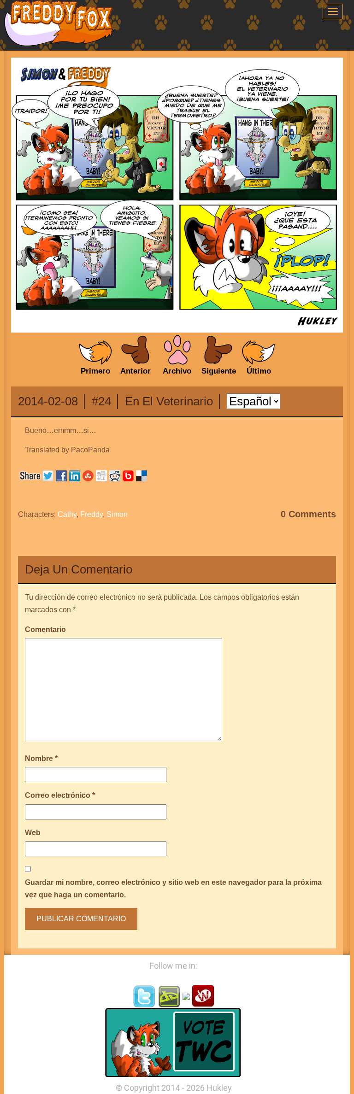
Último (259, 371)
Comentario (45, 629)
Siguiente (218, 371)
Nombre (41, 758)
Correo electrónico (60, 795)
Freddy (91, 514)
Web (33, 833)
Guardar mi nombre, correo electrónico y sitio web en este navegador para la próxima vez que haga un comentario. (173, 888)
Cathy (67, 514)
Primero (95, 371)
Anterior (135, 371)
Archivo (177, 371)
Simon (117, 514)
